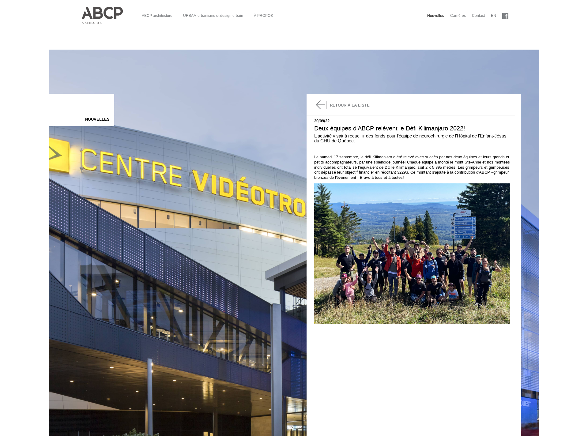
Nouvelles (435, 15)
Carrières (458, 15)
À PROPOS (263, 15)
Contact (478, 15)
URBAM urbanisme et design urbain (213, 15)
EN (493, 15)
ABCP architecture (157, 15)
